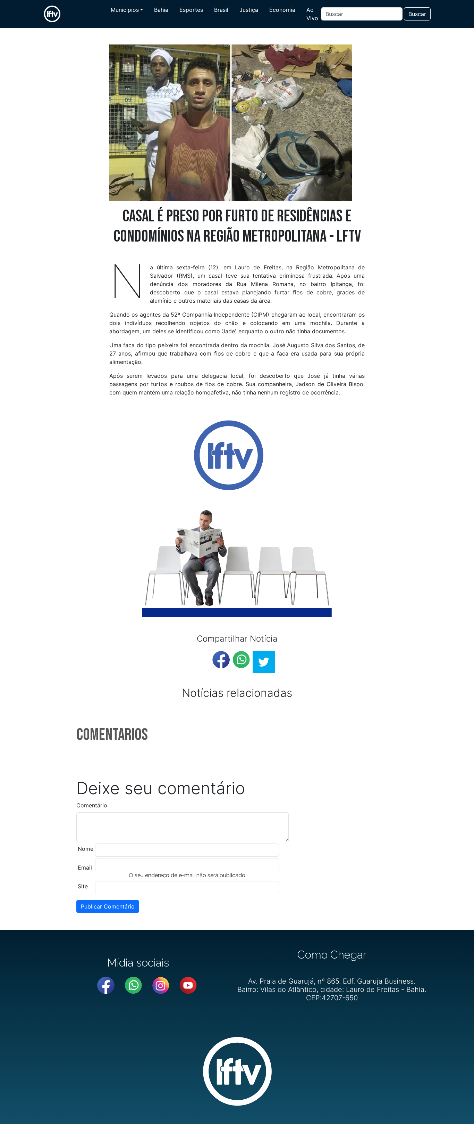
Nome (85, 848)
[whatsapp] (241, 659)
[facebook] (221, 659)
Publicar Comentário (108, 906)
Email (85, 867)
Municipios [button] (125, 9)
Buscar (417, 13)
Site (83, 886)
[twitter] (264, 662)
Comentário (91, 805)
